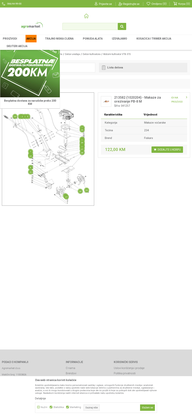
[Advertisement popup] (96, 208)
